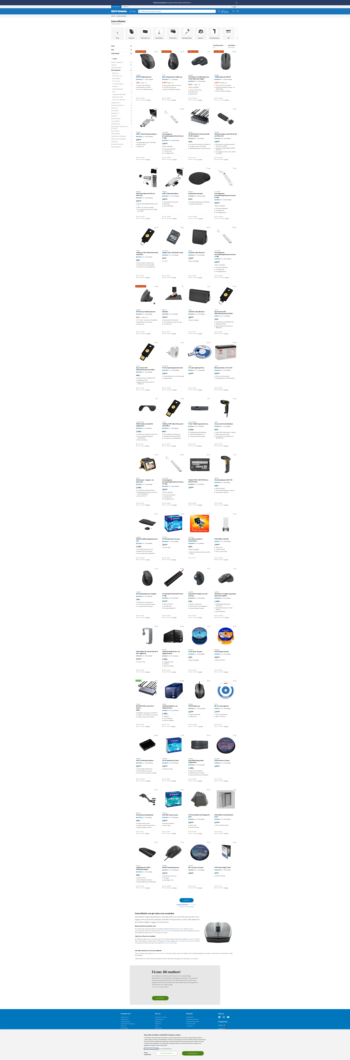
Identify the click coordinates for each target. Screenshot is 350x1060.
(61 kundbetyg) (201, 255)
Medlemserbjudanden (192, 1021)
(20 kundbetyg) (148, 656)
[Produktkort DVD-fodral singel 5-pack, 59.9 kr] (226, 852)
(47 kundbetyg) (227, 370)
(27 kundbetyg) (227, 763)
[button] (121, 24)
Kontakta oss (124, 1017)
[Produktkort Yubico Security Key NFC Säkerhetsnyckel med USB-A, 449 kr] (147, 352)
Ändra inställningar (147, 1053)
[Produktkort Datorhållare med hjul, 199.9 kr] (226, 523)
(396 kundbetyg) (149, 79)
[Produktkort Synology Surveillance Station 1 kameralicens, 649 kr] (200, 523)
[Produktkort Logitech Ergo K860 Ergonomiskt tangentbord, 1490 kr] (200, 745)
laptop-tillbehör (180, 929)
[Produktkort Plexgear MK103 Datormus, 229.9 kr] (200, 690)
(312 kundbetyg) (201, 708)
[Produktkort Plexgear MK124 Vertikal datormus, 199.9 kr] (173, 852)
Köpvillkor (124, 1026)
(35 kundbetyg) (148, 596)
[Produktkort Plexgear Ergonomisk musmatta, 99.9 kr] (200, 178)
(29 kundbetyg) (174, 541)
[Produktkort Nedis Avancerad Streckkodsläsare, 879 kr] (226, 408)
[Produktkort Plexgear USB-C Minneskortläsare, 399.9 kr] (173, 178)
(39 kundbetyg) (227, 654)
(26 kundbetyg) (201, 765)
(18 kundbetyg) (174, 428)
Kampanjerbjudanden (192, 1019)
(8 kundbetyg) (226, 482)
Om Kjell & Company (161, 1017)
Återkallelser (124, 1028)
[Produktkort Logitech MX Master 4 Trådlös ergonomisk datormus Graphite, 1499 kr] (226, 578)
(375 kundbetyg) (149, 763)
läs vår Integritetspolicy (165, 1048)
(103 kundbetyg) (149, 136)
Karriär (157, 1026)
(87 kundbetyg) (174, 598)
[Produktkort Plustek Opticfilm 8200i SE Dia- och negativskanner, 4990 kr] (173, 636)
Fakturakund (124, 1019)
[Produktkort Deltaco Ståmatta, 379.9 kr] (173, 296)
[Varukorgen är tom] (238, 11)
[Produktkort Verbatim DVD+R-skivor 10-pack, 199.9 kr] (226, 745)
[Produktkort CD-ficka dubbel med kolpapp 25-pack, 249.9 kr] (200, 799)
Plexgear (175, 943)
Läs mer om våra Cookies (151, 1048)
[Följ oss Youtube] (228, 1017)
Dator (115, 59)
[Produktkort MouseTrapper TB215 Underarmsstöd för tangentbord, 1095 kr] (147, 408)
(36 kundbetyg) (227, 541)
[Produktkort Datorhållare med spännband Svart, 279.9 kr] (226, 799)
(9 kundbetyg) (200, 484)
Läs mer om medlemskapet (160, 987)
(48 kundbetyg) (148, 314)
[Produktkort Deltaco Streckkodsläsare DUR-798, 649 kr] (226, 464)
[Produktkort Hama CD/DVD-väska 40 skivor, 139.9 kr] (200, 237)
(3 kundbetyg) (200, 138)
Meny (134, 11)
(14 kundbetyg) (174, 817)
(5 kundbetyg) (226, 316)
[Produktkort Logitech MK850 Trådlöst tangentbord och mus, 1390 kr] (147, 523)
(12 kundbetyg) (148, 372)
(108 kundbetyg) (149, 197)
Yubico (179, 941)
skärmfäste (154, 932)
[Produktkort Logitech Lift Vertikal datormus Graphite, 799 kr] (147, 578)
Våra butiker (158, 1028)
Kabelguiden (190, 1017)
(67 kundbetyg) (148, 543)
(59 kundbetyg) (174, 656)
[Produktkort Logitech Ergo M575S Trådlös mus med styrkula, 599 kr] (200, 578)
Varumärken (189, 1026)
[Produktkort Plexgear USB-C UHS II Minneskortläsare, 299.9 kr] (147, 119)
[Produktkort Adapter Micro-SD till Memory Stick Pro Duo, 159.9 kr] (200, 464)
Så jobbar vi (158, 1021)
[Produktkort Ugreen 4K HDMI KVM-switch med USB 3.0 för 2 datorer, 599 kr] (200, 119)
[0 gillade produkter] (233, 11)
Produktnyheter (191, 1023)
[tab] (116, 6)
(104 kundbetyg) (201, 196)
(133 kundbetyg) (201, 81)
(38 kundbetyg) (174, 763)
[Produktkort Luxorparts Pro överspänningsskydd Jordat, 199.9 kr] (173, 352)
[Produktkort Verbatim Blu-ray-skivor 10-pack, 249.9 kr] (200, 852)
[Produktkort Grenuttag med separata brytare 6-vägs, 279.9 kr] (173, 578)
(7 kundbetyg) (174, 79)
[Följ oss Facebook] (219, 1017)
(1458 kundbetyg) (227, 79)
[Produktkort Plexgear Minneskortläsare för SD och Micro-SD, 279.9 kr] (147, 178)
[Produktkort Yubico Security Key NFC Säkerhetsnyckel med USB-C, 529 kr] (226, 296)
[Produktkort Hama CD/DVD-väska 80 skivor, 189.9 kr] (200, 296)
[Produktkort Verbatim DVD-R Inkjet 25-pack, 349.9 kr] (226, 636)
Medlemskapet (159, 1019)
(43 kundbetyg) (201, 819)
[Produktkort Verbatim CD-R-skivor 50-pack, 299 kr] (200, 636)
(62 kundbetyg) (227, 138)
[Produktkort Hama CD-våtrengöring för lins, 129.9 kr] (200, 352)
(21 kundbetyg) (174, 255)
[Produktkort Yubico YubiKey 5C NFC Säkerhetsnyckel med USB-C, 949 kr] (147, 237)
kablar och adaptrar (165, 930)
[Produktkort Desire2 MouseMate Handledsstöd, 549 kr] (147, 799)
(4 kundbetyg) (174, 314)
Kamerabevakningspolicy (128, 1023)
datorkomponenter (160, 953)
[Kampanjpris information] (146, 83)
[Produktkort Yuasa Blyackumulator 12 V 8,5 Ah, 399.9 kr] (226, 352)
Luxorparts (167, 943)
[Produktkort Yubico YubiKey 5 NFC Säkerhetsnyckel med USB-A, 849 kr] (173, 408)
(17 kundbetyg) (227, 426)
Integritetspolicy (125, 1021)
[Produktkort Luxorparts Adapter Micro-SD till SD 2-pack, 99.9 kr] (173, 237)
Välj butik (148, 100)
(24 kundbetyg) (227, 819)
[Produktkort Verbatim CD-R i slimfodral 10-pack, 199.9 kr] (173, 745)
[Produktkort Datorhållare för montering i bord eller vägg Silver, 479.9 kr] (147, 636)
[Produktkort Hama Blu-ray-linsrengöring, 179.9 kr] (226, 690)
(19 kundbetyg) (227, 708)
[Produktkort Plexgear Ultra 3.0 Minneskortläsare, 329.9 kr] (147, 745)
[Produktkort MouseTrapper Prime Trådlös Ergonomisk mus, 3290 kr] (200, 408)
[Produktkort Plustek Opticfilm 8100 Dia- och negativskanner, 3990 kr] (173, 690)
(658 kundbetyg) (175, 140)
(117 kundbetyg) (175, 196)
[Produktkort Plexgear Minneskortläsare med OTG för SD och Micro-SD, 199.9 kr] (226, 119)
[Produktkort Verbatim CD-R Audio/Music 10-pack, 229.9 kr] (173, 523)
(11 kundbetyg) (227, 598)
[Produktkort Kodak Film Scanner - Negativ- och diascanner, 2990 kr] (147, 464)
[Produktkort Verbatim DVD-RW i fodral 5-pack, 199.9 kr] (173, 799)
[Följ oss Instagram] (224, 1017)
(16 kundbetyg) (201, 870)
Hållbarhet (158, 1023)
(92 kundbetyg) (201, 654)
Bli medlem (160, 998)
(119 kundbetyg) (175, 370)
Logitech (191, 939)
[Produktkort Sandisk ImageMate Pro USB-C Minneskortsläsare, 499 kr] (147, 852)
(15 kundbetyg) (148, 484)
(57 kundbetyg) (201, 370)
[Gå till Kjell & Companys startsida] (119, 11)
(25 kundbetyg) (148, 257)
